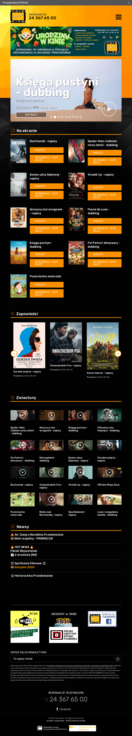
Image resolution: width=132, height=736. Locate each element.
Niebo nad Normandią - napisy (50, 513)
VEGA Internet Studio (75, 721)
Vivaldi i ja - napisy (101, 174)
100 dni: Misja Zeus (108, 484)
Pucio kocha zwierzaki (45, 276)
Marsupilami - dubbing (47, 459)
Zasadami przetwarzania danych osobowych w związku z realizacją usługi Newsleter (80, 666)
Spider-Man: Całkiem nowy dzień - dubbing (103, 143)
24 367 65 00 (42, 17)
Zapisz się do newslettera (28, 652)
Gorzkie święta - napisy (27, 371)
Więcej (40, 150)
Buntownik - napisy (43, 141)
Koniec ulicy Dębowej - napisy (49, 82)
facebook (65, 709)
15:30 (36, 107)
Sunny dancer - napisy (100, 372)
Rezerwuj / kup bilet (46, 159)
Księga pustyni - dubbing (41, 244)
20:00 (45, 107)
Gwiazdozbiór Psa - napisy (65, 365)
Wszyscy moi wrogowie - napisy (46, 211)
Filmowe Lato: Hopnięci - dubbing (108, 429)
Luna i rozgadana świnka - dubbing (107, 513)
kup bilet (31, 114)
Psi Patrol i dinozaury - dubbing (104, 244)
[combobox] (66, 2)
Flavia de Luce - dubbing (99, 211)
